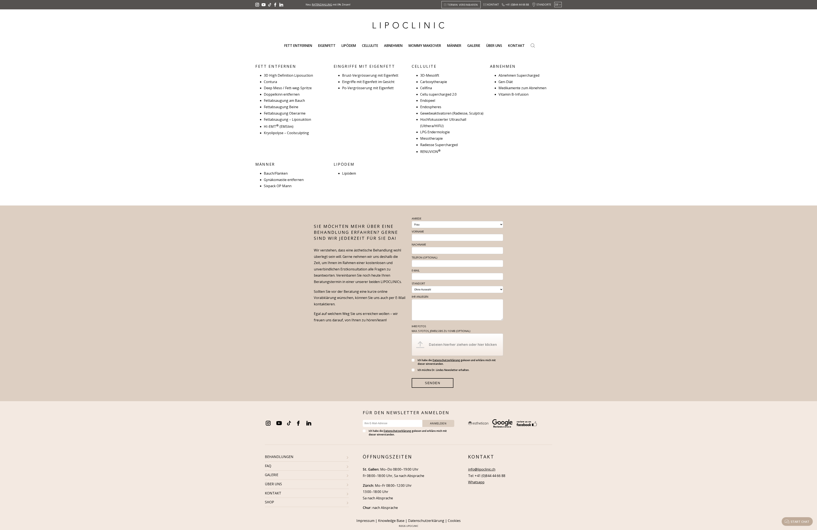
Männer (454, 45)
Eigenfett (327, 45)
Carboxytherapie (433, 81)
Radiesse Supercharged (439, 144)
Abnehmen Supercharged (518, 75)
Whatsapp (476, 482)
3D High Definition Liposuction (288, 75)
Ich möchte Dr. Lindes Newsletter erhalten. (443, 370)
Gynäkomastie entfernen (284, 179)
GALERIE (271, 475)
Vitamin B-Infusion (513, 94)
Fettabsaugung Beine (281, 107)
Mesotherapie (431, 138)
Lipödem (348, 45)
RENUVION (430, 151)
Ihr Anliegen (420, 297)
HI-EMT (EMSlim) (278, 126)
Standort (418, 283)
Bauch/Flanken (276, 173)
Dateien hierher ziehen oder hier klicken (463, 344)
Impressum (365, 520)
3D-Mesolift (429, 75)
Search (532, 45)
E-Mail (416, 270)
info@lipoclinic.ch (481, 469)
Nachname (419, 244)
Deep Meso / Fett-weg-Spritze (288, 88)
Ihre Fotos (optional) (441, 329)
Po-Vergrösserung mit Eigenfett (368, 88)
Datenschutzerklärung (446, 360)
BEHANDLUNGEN (279, 456)
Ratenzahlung (322, 4)
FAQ (268, 466)
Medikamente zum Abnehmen (522, 88)
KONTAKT (273, 493)
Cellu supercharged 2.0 (438, 94)
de (556, 4)
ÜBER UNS (273, 484)
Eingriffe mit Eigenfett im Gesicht (368, 81)
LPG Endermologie (435, 132)
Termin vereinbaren (462, 5)
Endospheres (430, 107)
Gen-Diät (505, 81)
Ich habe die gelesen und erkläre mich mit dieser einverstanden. (457, 362)
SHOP (269, 502)
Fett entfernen (298, 45)
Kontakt (493, 4)
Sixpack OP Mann (277, 186)
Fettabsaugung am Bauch (284, 100)
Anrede (416, 218)
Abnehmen (393, 45)
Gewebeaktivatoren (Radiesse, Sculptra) (451, 113)
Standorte (543, 4)
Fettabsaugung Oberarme (285, 113)
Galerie (473, 45)
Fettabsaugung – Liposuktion (287, 119)
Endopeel (427, 100)
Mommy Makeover (424, 45)
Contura (270, 81)
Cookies (454, 520)
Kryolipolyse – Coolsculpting (286, 133)
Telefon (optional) (424, 257)
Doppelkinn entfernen (282, 94)
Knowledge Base (391, 520)
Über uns (494, 45)
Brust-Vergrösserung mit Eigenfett (370, 75)
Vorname (418, 231)
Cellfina (426, 88)
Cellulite (370, 45)
